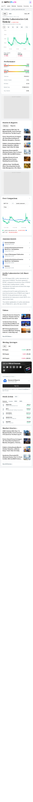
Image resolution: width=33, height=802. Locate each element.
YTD (26, 27)
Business (19, 6)
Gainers (5, 401)
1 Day (5, 207)
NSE (5, 13)
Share (26, 13)
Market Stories (9, 428)
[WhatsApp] (20, 367)
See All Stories (7, 464)
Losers (11, 401)
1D (4, 27)
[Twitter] (10, 367)
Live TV (3, 6)
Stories (5, 125)
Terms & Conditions (23, 389)
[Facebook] (17, 367)
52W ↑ (16, 401)
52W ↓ (21, 401)
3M (17, 27)
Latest (8, 6)
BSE (10, 13)
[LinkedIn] (4, 367)
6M (22, 27)
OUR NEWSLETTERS (8, 376)
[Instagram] (13, 367)
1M (13, 27)
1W (8, 27)
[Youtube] (7, 367)
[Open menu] (2, 2)
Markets (14, 6)
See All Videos (7, 336)
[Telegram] (4, 370)
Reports (12, 125)
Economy (26, 6)
